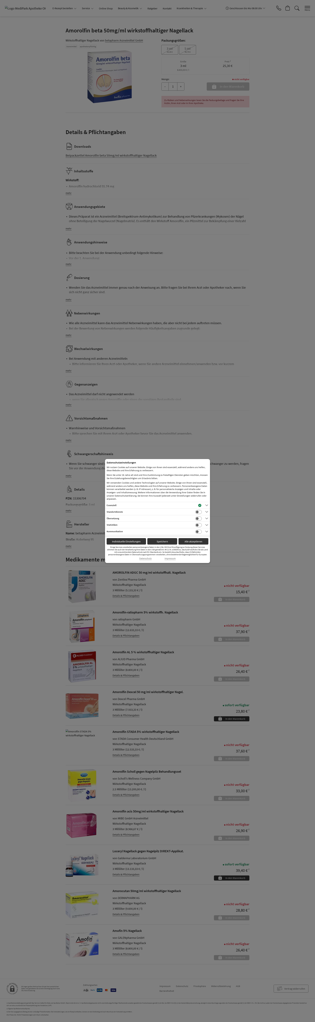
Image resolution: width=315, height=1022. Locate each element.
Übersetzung (113, 518)
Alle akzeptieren (193, 541)
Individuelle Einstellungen (126, 541)
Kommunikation (115, 531)
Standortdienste (115, 511)
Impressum (170, 558)
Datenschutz (145, 558)
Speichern (162, 541)
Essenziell (111, 505)
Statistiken (112, 524)
